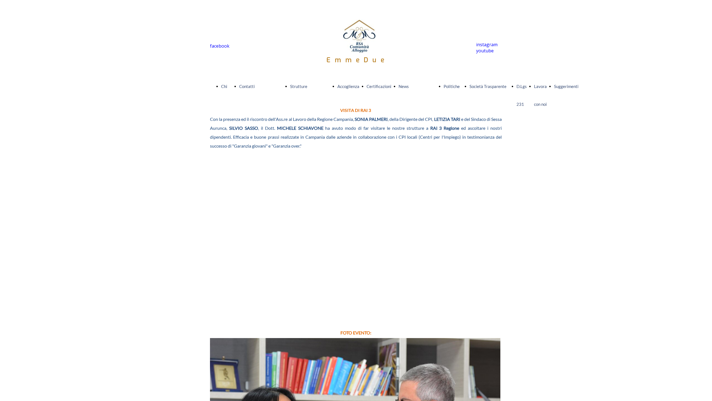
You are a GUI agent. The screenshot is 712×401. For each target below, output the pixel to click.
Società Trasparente (487, 86)
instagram (487, 44)
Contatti (247, 86)
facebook (219, 46)
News (404, 86)
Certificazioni (379, 86)
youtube (485, 51)
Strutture (298, 86)
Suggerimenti (566, 86)
